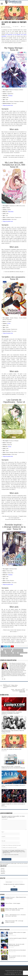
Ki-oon (2, 651)
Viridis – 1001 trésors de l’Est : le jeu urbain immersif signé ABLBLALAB (18, 690)
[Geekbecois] (14, 2)
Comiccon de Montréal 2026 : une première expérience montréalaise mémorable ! (12, 712)
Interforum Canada (18, 649)
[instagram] (14, 972)
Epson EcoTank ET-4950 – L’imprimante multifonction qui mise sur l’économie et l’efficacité (13, 767)
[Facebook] (8, 972)
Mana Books (10, 211)
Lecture (24, 26)
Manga (15, 652)
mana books (9, 652)
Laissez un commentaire (7, 27)
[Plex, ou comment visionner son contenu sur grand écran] (4, 957)
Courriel (3, 836)
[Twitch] (17, 972)
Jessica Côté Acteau (6, 26)
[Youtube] (13, 972)
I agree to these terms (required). (11, 854)
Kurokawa (10, 95)
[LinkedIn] (11, 972)
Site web (3, 840)
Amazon (2, 868)
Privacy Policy (22, 851)
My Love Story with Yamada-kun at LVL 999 (10, 654)
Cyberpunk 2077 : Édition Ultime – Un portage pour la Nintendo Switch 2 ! (10, 686)
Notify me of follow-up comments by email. (12, 845)
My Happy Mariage (23, 652)
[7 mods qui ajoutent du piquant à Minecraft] (4, 940)
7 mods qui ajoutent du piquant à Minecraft (17, 938)
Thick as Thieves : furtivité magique (12, 903)
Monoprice (3, 871)
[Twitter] (10, 972)
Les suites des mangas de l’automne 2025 (11, 749)
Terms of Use (7, 852)
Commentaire (5, 819)
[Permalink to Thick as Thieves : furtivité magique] (2, 904)
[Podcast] (20, 972)
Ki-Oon (8, 323)
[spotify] (15, 972)
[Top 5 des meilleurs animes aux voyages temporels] (4, 934)
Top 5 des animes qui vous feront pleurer (17, 950)
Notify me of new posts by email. (10, 847)
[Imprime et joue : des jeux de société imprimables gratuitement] (4, 946)
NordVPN (3, 873)
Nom (3, 831)
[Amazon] (19, 972)
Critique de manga (8, 649)
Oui (14, 886)
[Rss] (7, 972)
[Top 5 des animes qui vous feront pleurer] (4, 951)
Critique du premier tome (8, 105)
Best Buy (3, 870)
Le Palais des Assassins (18, 651)
